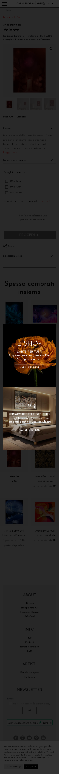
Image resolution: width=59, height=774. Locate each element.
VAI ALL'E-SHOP (29, 367)
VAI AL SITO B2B (29, 430)
